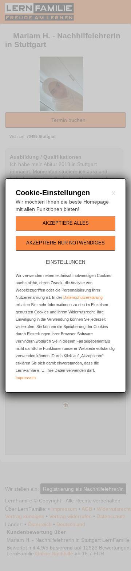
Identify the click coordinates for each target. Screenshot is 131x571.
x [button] (113, 192)
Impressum (26, 377)
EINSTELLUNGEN (65, 262)
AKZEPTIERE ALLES (66, 223)
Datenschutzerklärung (83, 297)
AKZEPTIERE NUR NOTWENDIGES (65, 243)
